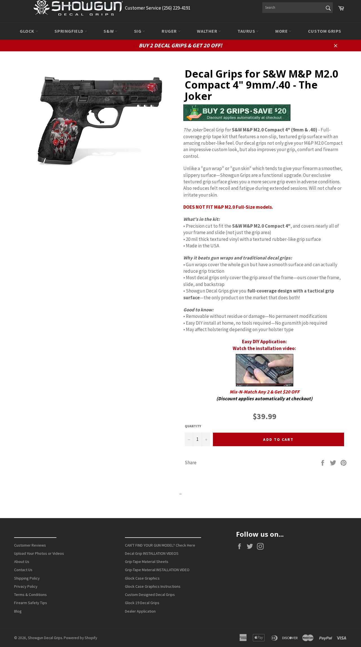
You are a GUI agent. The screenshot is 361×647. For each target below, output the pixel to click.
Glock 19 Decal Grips (142, 602)
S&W (109, 31)
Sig (138, 31)
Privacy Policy (26, 586)
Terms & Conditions (30, 594)
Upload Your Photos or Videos (39, 553)
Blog (18, 611)
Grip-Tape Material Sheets (146, 561)
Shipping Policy (27, 578)
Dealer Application (140, 611)
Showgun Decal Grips (45, 637)
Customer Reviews (30, 545)
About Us (21, 561)
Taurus (246, 31)
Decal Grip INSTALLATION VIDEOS (152, 553)
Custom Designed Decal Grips (150, 594)
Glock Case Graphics (142, 578)
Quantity (193, 426)
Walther (207, 31)
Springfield (69, 31)
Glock (28, 31)
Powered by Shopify (80, 637)
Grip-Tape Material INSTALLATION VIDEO (157, 569)
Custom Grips (324, 31)
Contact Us (23, 569)
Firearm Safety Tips (30, 602)
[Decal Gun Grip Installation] (264, 370)
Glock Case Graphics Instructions (152, 586)
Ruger (170, 31)
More (282, 31)
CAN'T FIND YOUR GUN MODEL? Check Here (160, 545)
